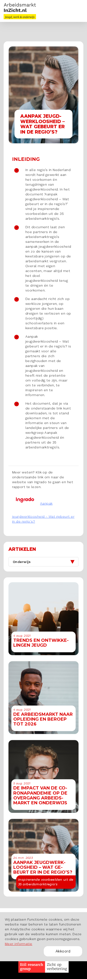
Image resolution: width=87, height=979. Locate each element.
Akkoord (63, 951)
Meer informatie (18, 944)
